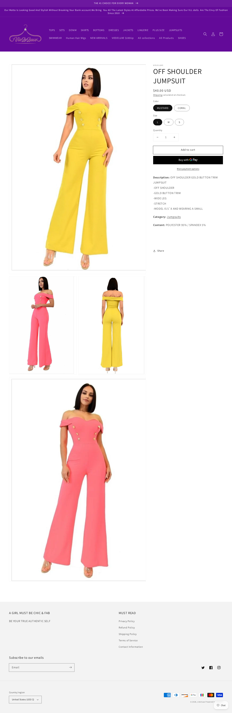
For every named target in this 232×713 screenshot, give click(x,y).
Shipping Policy (128, 634)
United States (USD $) (23, 699)
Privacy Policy (126, 621)
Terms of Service (128, 640)
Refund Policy (127, 627)
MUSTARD (163, 108)
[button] (205, 34)
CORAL (182, 108)
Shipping (157, 94)
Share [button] (160, 250)
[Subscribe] (70, 667)
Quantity (157, 130)
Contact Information (131, 646)
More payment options (188, 168)
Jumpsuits (174, 217)
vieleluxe (201, 702)
